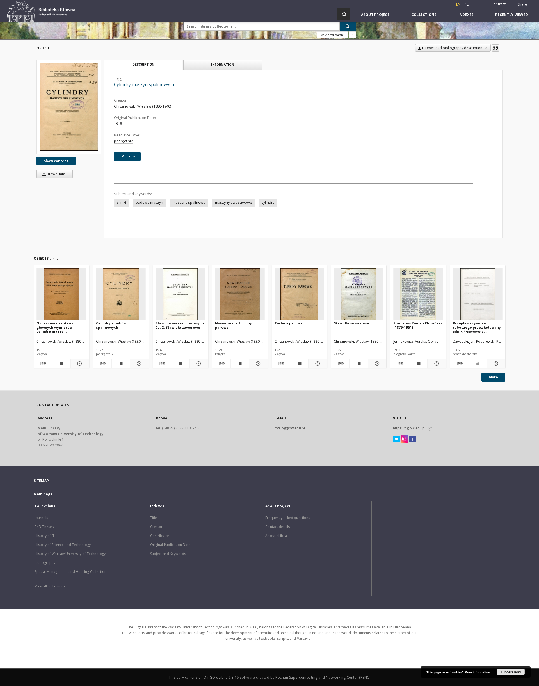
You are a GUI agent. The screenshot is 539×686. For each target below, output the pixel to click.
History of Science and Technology (63, 544)
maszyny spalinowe (189, 202)
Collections (424, 14)
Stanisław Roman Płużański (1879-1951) (417, 325)
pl (467, 4)
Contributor (159, 535)
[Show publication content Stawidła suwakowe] (359, 363)
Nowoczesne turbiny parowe (233, 325)
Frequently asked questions (287, 517)
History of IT (45, 535)
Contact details (277, 526)
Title (153, 517)
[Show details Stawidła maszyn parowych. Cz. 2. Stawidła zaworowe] (198, 363)
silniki (121, 202)
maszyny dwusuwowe (233, 202)
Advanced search (332, 35)
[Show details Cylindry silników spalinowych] (138, 363)
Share (522, 4)
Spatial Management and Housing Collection (70, 571)
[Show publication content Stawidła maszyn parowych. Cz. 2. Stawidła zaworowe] (180, 363)
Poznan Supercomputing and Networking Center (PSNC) (322, 677)
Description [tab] (143, 65)
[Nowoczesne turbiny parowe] (239, 294)
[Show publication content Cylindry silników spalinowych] (121, 363)
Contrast (498, 4)
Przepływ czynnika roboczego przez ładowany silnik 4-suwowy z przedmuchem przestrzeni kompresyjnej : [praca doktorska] (477, 327)
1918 (118, 123)
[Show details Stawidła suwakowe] (376, 363)
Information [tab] (222, 64)
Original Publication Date (170, 544)
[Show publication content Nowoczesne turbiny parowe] (240, 363)
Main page (43, 494)
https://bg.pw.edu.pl (409, 428)
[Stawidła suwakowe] (358, 294)
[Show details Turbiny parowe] (317, 363)
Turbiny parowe (289, 323)
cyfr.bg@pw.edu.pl (290, 428)
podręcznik (123, 141)
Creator (156, 526)
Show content (56, 161)
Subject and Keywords (168, 553)
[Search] (348, 26)
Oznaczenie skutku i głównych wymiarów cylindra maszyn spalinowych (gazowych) (58, 327)
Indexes (466, 14)
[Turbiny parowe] (299, 294)
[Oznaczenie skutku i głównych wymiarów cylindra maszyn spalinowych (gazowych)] (61, 294)
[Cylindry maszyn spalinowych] (69, 107)
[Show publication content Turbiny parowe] (299, 363)
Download (56, 174)
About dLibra (276, 535)
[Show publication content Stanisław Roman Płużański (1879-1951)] (418, 363)
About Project (375, 14)
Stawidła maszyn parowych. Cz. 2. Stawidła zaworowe (180, 325)
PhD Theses (44, 526)
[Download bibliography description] (43, 363)
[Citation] (495, 48)
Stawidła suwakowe (351, 323)
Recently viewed (511, 14)
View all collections (50, 586)
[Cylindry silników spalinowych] (120, 294)
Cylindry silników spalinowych (111, 325)
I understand (511, 671)
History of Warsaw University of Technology (70, 553)
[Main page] (343, 14)
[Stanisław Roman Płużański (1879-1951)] (418, 294)
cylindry (268, 202)
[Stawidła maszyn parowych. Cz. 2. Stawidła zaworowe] (180, 294)
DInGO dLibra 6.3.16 (221, 677)
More (493, 377)
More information (477, 672)
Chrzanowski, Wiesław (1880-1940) (142, 106)
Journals (41, 517)
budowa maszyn (149, 202)
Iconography (45, 562)
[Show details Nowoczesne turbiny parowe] (257, 363)
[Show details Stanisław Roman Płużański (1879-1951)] (436, 363)
